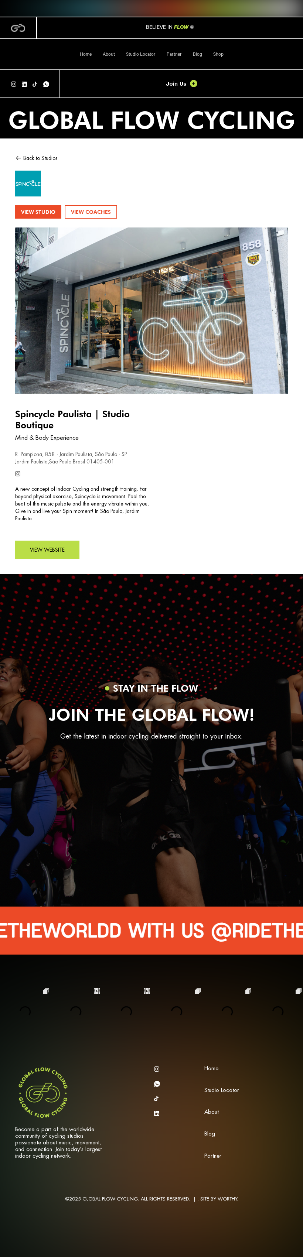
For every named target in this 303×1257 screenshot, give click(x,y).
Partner (174, 55)
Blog (197, 55)
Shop (218, 55)
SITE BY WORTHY (218, 1199)
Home (86, 55)
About (109, 55)
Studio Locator (141, 55)
